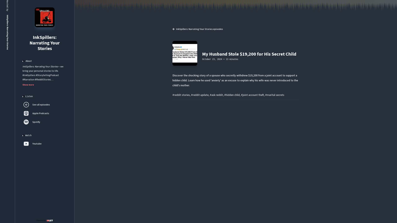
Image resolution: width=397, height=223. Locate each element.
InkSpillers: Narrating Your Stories (45, 43)
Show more (28, 84)
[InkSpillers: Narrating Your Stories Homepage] (45, 17)
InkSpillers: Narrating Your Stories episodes (199, 29)
